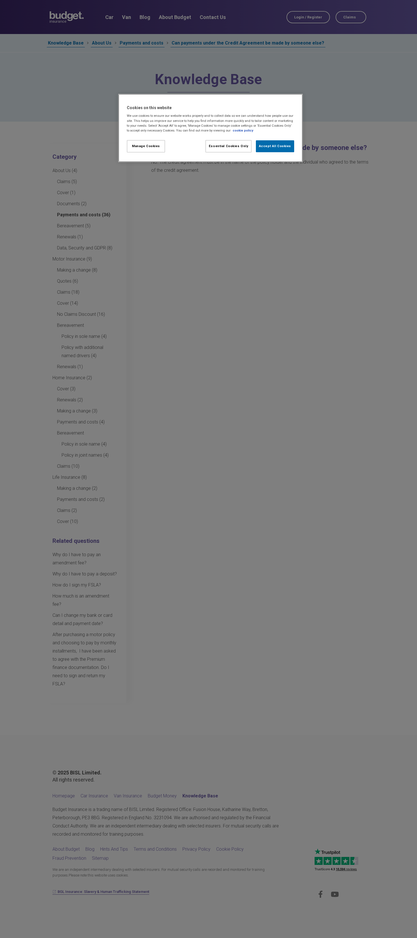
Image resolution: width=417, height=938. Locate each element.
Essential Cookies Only (228, 146)
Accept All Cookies (275, 146)
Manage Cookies (146, 146)
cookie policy (243, 130)
